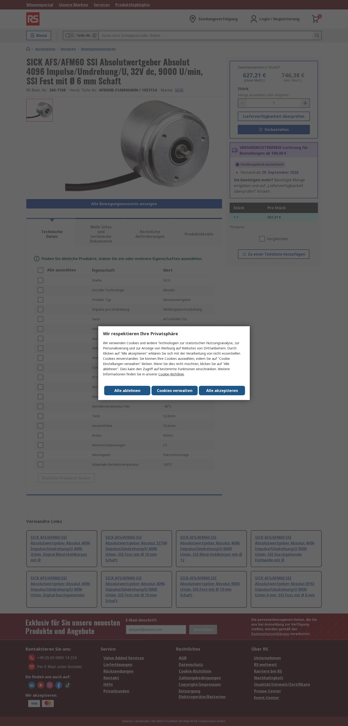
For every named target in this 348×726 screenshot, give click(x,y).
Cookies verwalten (174, 390)
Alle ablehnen (127, 390)
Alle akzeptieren (222, 390)
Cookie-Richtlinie (171, 374)
